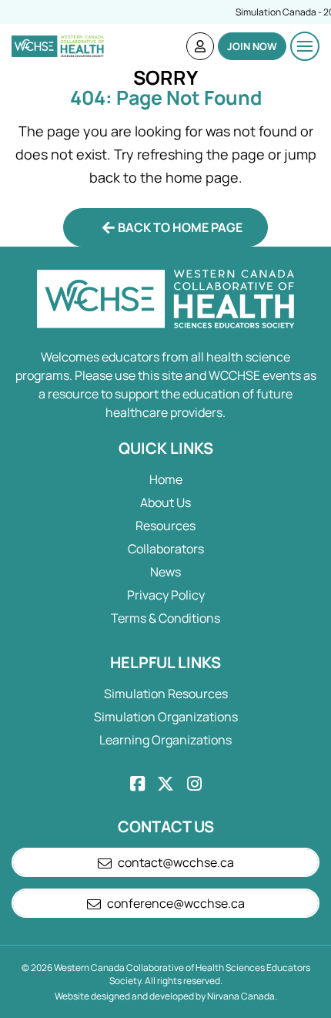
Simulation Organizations (166, 716)
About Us (165, 502)
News (165, 571)
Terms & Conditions (165, 618)
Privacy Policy (166, 594)
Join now (252, 46)
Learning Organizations (165, 739)
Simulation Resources (166, 693)
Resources (165, 525)
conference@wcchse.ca (176, 903)
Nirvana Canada (241, 996)
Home (165, 479)
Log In (200, 46)
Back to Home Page (180, 227)
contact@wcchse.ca (176, 862)
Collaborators (166, 548)
